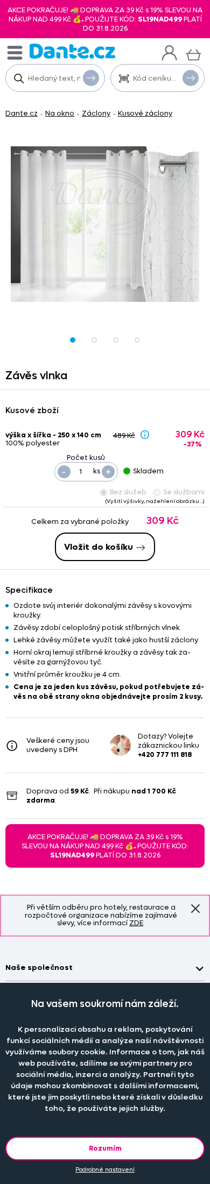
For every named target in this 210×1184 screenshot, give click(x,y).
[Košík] (193, 53)
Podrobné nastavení (105, 1170)
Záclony (96, 113)
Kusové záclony (145, 113)
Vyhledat (91, 78)
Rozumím (105, 1148)
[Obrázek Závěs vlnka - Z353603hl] (105, 224)
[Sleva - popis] (144, 434)
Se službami (184, 492)
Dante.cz (21, 113)
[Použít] (191, 78)
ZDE (136, 922)
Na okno (59, 113)
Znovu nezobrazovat (195, 909)
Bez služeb (128, 492)
